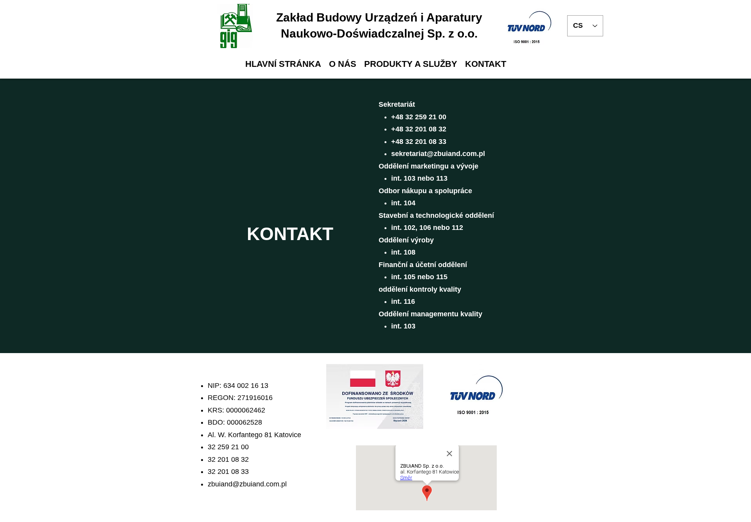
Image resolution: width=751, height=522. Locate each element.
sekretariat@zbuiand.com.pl (438, 154)
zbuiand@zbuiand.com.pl (247, 484)
